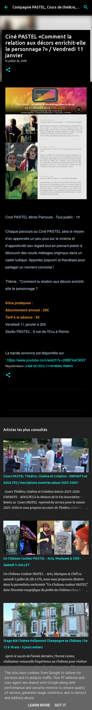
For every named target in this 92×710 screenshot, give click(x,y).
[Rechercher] (85, 7)
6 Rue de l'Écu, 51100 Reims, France (49, 366)
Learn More (39, 705)
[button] (8, 70)
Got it (60, 705)
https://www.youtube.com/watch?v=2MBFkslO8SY (46, 360)
